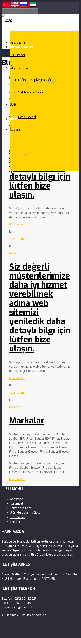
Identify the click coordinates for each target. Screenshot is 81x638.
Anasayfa (17, 42)
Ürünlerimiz (19, 67)
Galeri (14, 104)
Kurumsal (17, 55)
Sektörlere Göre (31, 92)
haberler (15, 253)
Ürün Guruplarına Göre (36, 79)
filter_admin (17, 239)
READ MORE (17, 224)
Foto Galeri (27, 117)
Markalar (26, 420)
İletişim (15, 129)
